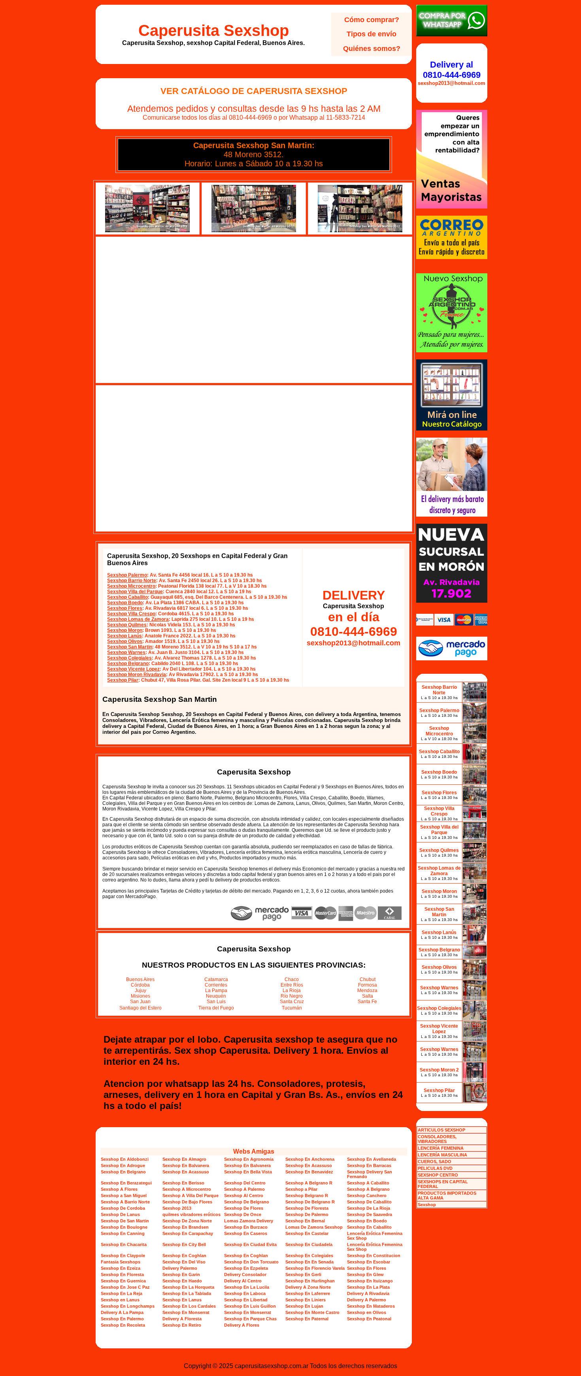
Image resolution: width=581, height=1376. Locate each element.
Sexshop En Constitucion (373, 1255)
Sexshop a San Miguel (124, 1195)
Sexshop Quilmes (127, 625)
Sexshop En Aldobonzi (125, 1159)
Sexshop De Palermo (306, 1214)
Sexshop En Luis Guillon (250, 1306)
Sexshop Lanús (124, 636)
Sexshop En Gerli (303, 1274)
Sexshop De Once (242, 1214)
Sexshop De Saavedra (369, 1214)
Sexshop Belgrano (128, 663)
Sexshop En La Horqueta (188, 1287)
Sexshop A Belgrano (368, 1189)
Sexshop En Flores (366, 1268)
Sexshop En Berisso (183, 1183)
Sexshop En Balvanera (185, 1165)
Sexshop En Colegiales (309, 1255)
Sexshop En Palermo (122, 1318)
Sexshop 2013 (176, 1208)
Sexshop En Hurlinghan (310, 1280)
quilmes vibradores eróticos (191, 1214)
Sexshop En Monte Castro (312, 1312)
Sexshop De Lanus (120, 1214)
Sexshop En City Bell (184, 1244)
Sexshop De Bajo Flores (187, 1201)
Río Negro (292, 996)
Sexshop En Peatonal (369, 1318)
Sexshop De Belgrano (246, 1201)
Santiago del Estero (140, 1008)
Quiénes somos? (371, 49)
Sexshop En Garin (181, 1274)
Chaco (292, 979)
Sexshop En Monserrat (185, 1312)
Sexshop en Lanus (120, 1299)
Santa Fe (367, 1001)
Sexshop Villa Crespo (131, 614)
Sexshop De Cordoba (123, 1208)
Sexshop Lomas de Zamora (138, 619)
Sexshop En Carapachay (187, 1233)
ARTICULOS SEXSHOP (441, 1130)
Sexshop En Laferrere (307, 1293)
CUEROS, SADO (434, 1161)
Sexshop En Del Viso (184, 1261)
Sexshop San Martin (129, 647)
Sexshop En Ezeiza (120, 1268)
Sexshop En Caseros (245, 1233)
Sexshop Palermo (127, 575)
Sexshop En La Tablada (186, 1293)
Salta (367, 996)
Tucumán (292, 1008)
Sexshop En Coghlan (184, 1255)
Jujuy (140, 990)
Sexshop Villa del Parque (135, 591)
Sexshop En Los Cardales (189, 1306)
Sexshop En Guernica (123, 1280)
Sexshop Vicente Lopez (133, 669)
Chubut (367, 979)
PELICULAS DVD (435, 1168)
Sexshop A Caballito (368, 1183)
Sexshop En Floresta (122, 1274)
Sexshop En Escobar (368, 1261)
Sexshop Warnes (126, 652)
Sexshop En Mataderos (371, 1306)
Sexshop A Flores (119, 1189)
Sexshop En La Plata (368, 1287)
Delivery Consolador (245, 1274)
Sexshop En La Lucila (246, 1287)
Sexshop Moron (124, 630)
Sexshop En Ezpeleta (246, 1268)
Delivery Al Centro (243, 1280)
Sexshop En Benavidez (309, 1171)
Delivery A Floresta (182, 1318)
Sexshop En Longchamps (128, 1306)
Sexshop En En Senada (309, 1261)
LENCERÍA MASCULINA (442, 1154)
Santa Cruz (292, 1001)
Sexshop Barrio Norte (131, 580)
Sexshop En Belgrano (123, 1171)
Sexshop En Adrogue (123, 1165)
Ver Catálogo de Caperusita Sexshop (253, 91)
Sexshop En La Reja (121, 1293)
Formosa (367, 985)
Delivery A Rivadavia (368, 1293)
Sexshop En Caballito (369, 1227)
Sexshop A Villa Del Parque (190, 1195)
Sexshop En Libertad (246, 1299)
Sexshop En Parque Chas (250, 1318)
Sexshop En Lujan (304, 1306)
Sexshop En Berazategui (126, 1183)
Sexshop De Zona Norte (187, 1220)
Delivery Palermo (179, 1268)
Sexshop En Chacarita (124, 1244)
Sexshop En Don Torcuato (251, 1261)
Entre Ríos (292, 985)
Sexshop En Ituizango (370, 1280)
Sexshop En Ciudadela (308, 1244)
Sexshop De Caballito (369, 1201)
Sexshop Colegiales (129, 658)
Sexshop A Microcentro (186, 1189)
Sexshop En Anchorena (309, 1159)
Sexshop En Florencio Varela (315, 1268)
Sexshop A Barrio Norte (125, 1201)
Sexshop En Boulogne (124, 1227)
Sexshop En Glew (365, 1274)
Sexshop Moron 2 (439, 1070)
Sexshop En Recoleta (123, 1325)
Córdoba (140, 985)
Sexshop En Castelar (306, 1233)
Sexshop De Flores (243, 1208)
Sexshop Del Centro (245, 1183)
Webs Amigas (253, 1151)
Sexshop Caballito (127, 597)
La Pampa (216, 990)
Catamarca (216, 979)
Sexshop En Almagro (184, 1159)
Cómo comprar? (371, 20)
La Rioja (292, 990)
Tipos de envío (371, 34)
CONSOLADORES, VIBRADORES (437, 1139)
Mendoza (367, 990)
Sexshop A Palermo (244, 1189)
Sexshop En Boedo (367, 1220)
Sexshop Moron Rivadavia (136, 674)
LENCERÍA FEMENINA (441, 1148)
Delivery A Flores (241, 1325)
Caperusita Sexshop (213, 30)
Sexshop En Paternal (306, 1318)
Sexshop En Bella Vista (248, 1171)
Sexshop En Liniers (305, 1299)
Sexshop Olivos (124, 641)
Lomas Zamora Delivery (248, 1220)
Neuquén (216, 996)
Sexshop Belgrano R (306, 1195)
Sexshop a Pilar (301, 1189)
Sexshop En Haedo (182, 1280)
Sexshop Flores (124, 608)
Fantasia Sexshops (120, 1261)
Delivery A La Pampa (122, 1312)
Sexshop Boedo (125, 602)
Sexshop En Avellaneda (371, 1159)
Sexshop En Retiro (181, 1325)
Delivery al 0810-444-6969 (452, 70)
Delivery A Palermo (366, 1299)
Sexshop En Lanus (182, 1299)
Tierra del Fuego (216, 1008)
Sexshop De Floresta (306, 1208)
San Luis (216, 1001)
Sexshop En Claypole (123, 1255)
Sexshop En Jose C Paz (125, 1287)
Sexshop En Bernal (305, 1220)
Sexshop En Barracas (369, 1165)
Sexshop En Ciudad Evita (250, 1244)
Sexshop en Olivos (366, 1312)
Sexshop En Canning (123, 1233)
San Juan (140, 1001)
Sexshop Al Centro (243, 1195)
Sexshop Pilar (122, 680)
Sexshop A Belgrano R (308, 1183)
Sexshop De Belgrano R (310, 1201)
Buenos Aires (140, 979)
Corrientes (216, 985)
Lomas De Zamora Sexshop (314, 1227)
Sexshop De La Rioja (368, 1208)
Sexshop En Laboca (245, 1293)
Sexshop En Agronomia (249, 1159)
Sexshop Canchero (367, 1195)
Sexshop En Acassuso (308, 1165)
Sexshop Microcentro (131, 586)
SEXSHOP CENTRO (438, 1175)
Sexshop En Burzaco (246, 1227)
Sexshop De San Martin (125, 1220)
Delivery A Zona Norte (308, 1287)
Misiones (140, 996)
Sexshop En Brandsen (185, 1227)
